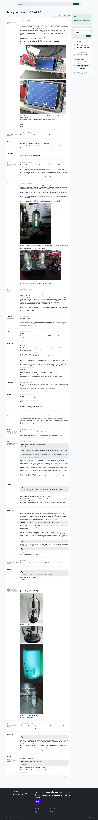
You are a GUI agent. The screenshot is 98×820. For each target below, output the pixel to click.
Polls (50, 809)
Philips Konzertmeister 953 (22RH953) (84, 54)
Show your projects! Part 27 (30, 8)
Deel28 (25, 772)
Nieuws (52, 4)
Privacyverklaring (89, 817)
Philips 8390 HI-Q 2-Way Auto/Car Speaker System (87, 68)
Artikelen (36, 806)
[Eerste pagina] (53, 15)
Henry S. (9, 756)
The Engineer (10, 153)
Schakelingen (37, 808)
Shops (56, 4)
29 (59, 15)
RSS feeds (51, 811)
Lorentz (49, 435)
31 (64, 15)
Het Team (51, 806)
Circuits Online (8, 8)
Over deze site (52, 808)
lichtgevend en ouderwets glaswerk (34, 385)
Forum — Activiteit (77, 41)
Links (36, 811)
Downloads (37, 809)
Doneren (38, 801)
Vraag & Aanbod (46, 4)
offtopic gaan (39, 769)
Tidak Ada (9, 316)
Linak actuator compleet (82, 72)
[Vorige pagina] (55, 15)
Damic (8, 132)
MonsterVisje (10, 183)
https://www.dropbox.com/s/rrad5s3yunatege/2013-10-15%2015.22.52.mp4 (35, 283)
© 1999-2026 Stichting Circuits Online (12, 817)
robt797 (9, 394)
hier (55, 307)
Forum (39, 4)
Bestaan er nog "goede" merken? (83, 47)
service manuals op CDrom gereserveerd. (85, 61)
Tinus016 (9, 331)
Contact (36, 812)
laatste (68, 15)
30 (62, 15)
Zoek (88, 36)
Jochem (9, 484)
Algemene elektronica (20, 8)
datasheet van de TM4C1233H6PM (29, 502)
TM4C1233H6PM (25, 498)
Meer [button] (60, 4)
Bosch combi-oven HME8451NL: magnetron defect (87, 51)
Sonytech (9, 289)
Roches (8, 20)
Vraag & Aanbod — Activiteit (79, 59)
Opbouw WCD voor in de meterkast (84, 44)
